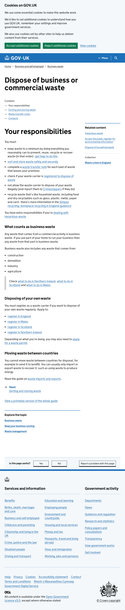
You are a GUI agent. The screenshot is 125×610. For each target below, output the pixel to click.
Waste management (16, 431)
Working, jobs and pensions (62, 556)
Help (8, 577)
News (88, 507)
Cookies (31, 577)
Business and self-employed (29, 66)
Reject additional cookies (60, 45)
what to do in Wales (38, 285)
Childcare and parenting (20, 525)
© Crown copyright (108, 600)
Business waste (55, 66)
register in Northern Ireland (25, 332)
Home (8, 66)
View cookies (88, 45)
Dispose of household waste (99, 147)
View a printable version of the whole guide (31, 401)
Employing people (56, 507)
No (62, 463)
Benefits (10, 500)
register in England (19, 316)
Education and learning (59, 500)
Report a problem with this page (97, 463)
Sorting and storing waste (22, 109)
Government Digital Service (21, 586)
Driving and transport (18, 556)
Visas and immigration (58, 549)
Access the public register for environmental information (100, 140)
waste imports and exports (44, 379)
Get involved (92, 552)
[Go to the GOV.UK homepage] (17, 58)
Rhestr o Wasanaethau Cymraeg (54, 581)
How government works (99, 545)
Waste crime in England (98, 162)
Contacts (13, 118)
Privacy (18, 577)
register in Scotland (20, 327)
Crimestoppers (52, 189)
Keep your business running (19, 426)
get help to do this (46, 156)
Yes (44, 463)
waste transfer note (34, 167)
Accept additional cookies (22, 45)
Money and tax (54, 532)
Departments (93, 500)
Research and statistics (99, 521)
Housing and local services (61, 525)
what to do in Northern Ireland (36, 281)
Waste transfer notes (19, 114)
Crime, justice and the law (21, 542)
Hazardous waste (94, 133)
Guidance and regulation (100, 514)
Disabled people (15, 549)
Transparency (93, 538)
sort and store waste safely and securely (33, 161)
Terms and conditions (18, 581)
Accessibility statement (53, 577)
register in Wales (18, 321)
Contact (76, 577)
